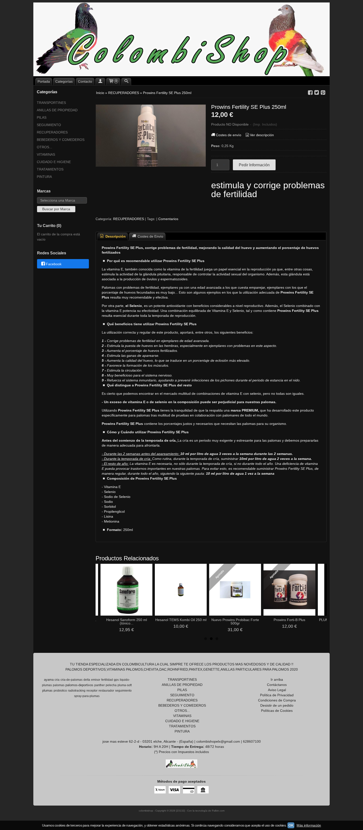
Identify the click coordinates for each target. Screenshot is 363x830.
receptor (92, 690)
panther (99, 685)
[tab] (112, 236)
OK (290, 825)
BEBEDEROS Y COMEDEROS (60, 140)
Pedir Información (254, 165)
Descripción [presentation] (115, 236)
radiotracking (76, 690)
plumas (47, 690)
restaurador (106, 690)
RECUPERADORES (52, 132)
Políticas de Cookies (277, 711)
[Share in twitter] (316, 93)
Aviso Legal (277, 690)
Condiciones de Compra (277, 700)
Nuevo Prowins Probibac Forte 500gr (235, 621)
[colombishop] (181, 39)
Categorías (64, 81)
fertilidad (107, 679)
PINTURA (44, 177)
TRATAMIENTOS (50, 169)
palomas (58, 685)
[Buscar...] (126, 81)
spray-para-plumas (87, 696)
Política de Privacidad (277, 695)
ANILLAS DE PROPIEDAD (57, 110)
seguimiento (123, 690)
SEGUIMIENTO (49, 125)
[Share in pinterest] (323, 93)
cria (57, 679)
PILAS (41, 117)
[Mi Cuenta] (100, 81)
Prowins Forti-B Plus (289, 620)
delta (86, 679)
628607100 (252, 741)
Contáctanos (277, 685)
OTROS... (44, 147)
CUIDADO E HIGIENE (54, 162)
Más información (309, 825)
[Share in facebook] (310, 93)
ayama (49, 679)
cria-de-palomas (71, 679)
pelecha (111, 685)
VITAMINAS (46, 154)
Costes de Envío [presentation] (150, 236)
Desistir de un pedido (276, 705)
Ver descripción (262, 135)
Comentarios (168, 219)
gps (116, 679)
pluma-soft (125, 685)
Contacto (85, 81)
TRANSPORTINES (51, 103)
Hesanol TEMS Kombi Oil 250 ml (180, 620)
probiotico (60, 690)
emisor (95, 679)
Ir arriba (277, 679)
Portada (44, 81)
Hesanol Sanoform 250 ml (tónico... (126, 621)
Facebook (53, 264)
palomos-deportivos (79, 685)
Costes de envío (228, 135)
